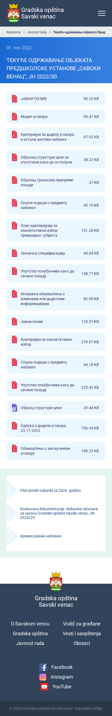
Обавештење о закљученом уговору (60, 450)
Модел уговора (60, 116)
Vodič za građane (82, 624)
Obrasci (82, 643)
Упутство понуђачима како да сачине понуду (60, 273)
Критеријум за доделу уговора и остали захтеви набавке (60, 137)
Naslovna (14, 32)
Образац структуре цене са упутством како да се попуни (60, 159)
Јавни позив (60, 321)
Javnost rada (37, 32)
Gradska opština (30, 633)
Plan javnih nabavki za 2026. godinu (56, 490)
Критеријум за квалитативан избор (60, 341)
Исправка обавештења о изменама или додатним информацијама (60, 299)
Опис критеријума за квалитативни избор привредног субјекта (60, 230)
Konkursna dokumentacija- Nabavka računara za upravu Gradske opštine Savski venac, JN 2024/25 (56, 513)
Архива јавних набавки (56, 536)
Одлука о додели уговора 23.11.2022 (60, 428)
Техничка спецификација (60, 253)
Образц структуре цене (60, 408)
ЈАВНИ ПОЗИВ (60, 99)
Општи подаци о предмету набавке (60, 205)
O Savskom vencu (30, 624)
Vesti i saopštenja (82, 633)
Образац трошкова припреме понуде (60, 182)
